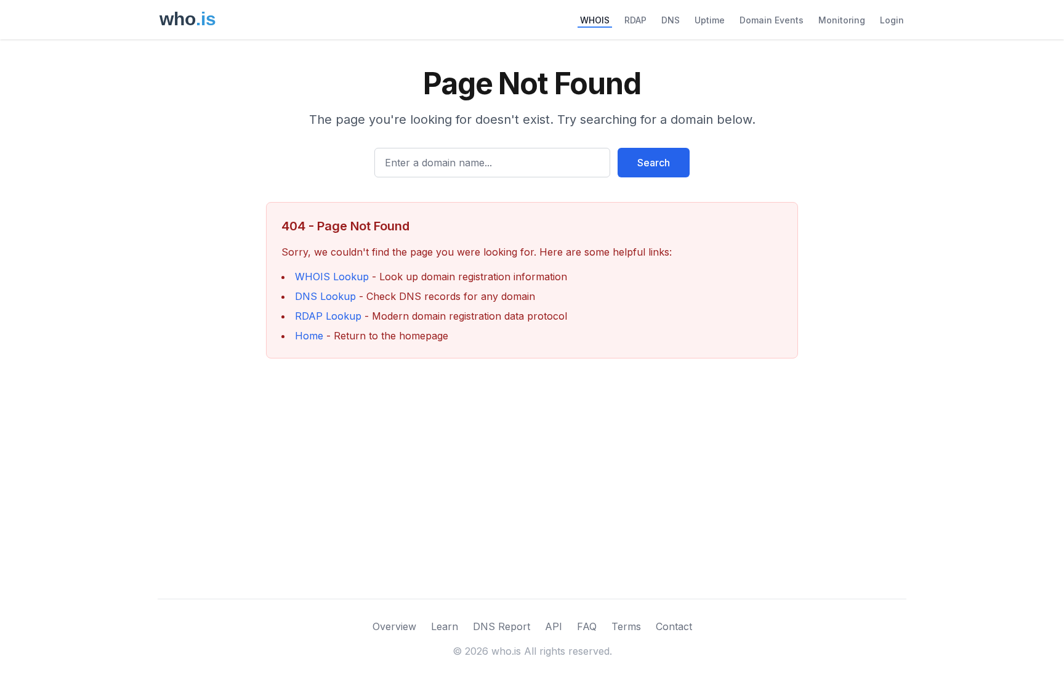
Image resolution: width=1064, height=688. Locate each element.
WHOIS (595, 20)
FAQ (587, 626)
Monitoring (841, 20)
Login (892, 20)
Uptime (710, 20)
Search (653, 162)
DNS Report (501, 626)
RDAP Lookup (328, 316)
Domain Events (772, 20)
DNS (670, 20)
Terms (626, 626)
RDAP (635, 20)
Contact (674, 626)
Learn (444, 626)
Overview (394, 626)
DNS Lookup (325, 296)
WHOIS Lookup (332, 276)
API (553, 626)
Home (309, 336)
